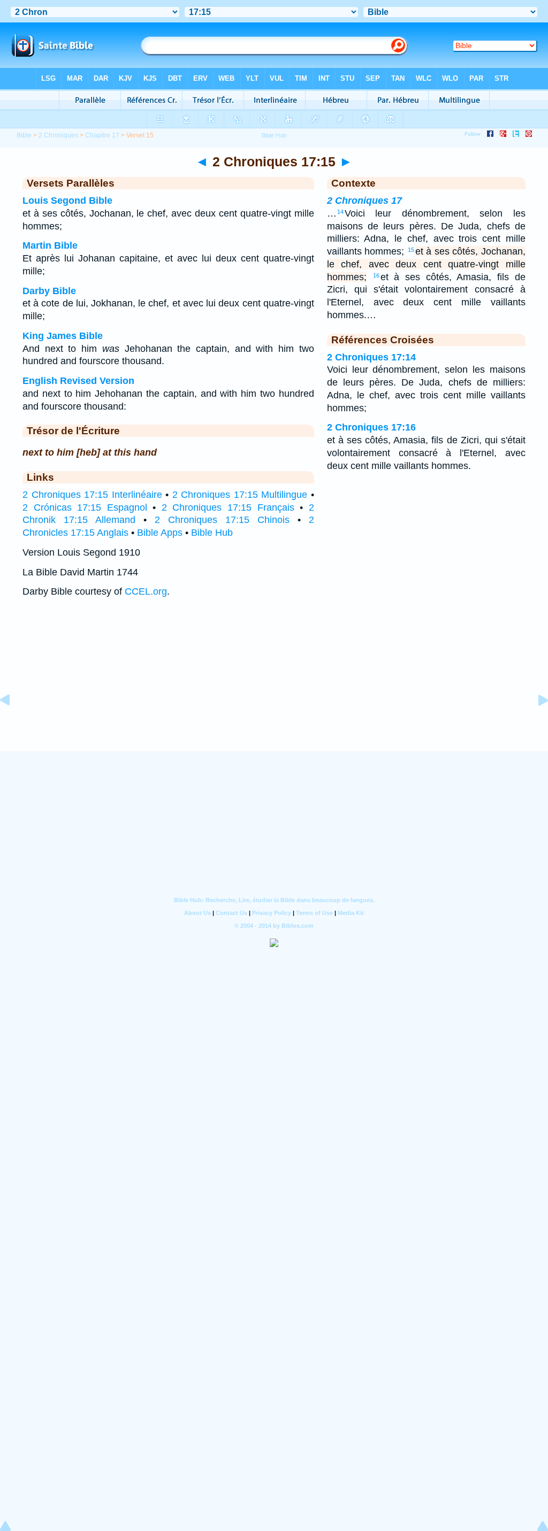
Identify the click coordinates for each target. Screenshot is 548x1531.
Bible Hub (212, 532)
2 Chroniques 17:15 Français (228, 507)
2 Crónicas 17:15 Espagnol (84, 507)
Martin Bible (50, 245)
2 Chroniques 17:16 (371, 427)
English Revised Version (78, 380)
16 (376, 275)
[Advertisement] (274, 685)
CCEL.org (146, 591)
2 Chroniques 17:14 (371, 357)
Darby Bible (49, 291)
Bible (24, 135)
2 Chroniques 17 (364, 200)
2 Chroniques (58, 135)
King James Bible (62, 335)
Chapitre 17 (102, 135)
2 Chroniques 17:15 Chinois (222, 519)
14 (340, 212)
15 (411, 250)
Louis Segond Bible (67, 200)
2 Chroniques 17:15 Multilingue (240, 494)
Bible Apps (159, 532)
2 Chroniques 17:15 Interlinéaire (92, 494)
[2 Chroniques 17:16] (534, 724)
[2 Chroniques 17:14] (13, 724)
